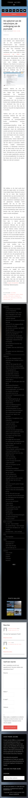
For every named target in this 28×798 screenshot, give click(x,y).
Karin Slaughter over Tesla (13, 314)
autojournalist (10, 294)
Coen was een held (11, 476)
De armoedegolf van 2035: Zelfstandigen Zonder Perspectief (13, 509)
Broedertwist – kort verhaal (14, 531)
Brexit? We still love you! (13, 493)
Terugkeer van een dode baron (14, 351)
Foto (4, 534)
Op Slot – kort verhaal (12, 523)
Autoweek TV (9, 543)
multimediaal (6, 297)
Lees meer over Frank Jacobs (12, 768)
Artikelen (6, 307)
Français (8, 558)
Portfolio (8, 353)
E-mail (5, 699)
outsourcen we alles (11, 54)
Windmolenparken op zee (13, 408)
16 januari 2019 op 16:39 (14, 644)
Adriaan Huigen (12, 628)
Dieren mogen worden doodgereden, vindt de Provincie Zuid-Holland (12, 373)
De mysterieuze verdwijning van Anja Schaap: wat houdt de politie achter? (15, 443)
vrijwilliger (6, 299)
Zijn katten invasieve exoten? (14, 410)
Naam (5, 691)
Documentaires (10, 541)
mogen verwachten (13, 283)
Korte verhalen (7, 522)
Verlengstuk (9, 513)
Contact (14, 14)
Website (5, 707)
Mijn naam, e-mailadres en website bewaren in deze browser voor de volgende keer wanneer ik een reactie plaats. (13, 719)
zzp (12, 299)
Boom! (7, 491)
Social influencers (11, 474)
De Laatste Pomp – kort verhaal (15, 525)
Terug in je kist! (10, 518)
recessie (13, 297)
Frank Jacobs (14, 2)
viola (9, 642)
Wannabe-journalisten (12, 447)
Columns (13, 292)
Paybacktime (9, 402)
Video (5, 540)
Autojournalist (10, 499)
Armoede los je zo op (12, 393)
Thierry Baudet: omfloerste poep (15, 449)
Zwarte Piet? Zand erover (13, 433)
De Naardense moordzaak (13, 309)
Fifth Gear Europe (11, 545)
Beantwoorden (7, 637)
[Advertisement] (14, 174)
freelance (11, 296)
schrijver (19, 297)
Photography (9, 536)
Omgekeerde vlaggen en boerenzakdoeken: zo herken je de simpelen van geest (15, 389)
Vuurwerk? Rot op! (11, 459)
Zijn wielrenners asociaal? (13, 412)
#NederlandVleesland (12, 385)
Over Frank (9, 552)
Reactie (5, 673)
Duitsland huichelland (12, 468)
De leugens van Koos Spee (13, 435)
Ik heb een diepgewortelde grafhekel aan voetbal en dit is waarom (14, 360)
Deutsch (8, 560)
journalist (17, 296)
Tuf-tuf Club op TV (11, 547)
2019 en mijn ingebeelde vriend (15, 431)
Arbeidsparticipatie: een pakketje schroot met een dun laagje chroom (14, 453)
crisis (17, 294)
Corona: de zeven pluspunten (14, 430)
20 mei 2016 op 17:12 (13, 630)
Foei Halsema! (10, 437)
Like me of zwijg (10, 457)
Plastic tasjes (9, 505)
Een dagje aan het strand (13, 439)
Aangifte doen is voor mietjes (14, 478)
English (8, 556)
